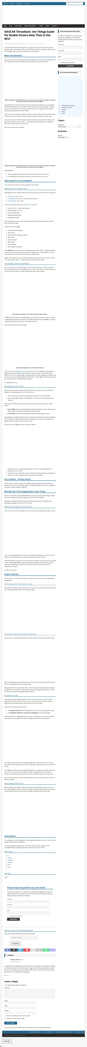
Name (6, 1001)
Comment (7, 988)
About (47, 26)
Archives (60, 135)
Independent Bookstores (68, 105)
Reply (7, 975)
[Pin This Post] (27, 950)
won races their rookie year (29, 204)
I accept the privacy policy (15, 916)
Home (5, 26)
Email (8, 910)
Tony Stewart (12, 196)
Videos (41, 26)
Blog (10, 26)
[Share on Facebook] (7, 950)
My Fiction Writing (48, 1032)
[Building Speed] (43, 23)
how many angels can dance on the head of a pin (24, 371)
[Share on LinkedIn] (20, 950)
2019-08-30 (9, 43)
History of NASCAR (32, 43)
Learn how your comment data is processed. (38, 1027)
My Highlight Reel (79, 1032)
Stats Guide (18, 26)
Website (6, 1011)
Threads (12, 3)
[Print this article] (39, 950)
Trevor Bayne (12, 198)
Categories (61, 124)
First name (9, 899)
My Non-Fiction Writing (34, 1032)
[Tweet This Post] (14, 950)
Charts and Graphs (29, 26)
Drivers (25, 43)
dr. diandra (17, 43)
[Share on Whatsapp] (46, 950)
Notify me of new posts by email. (15, 1018)
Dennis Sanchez (15, 959)
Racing (39, 43)
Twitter (27, 3)
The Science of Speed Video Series (63, 1032)
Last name (9, 904)
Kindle (63, 113)
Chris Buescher (12, 201)
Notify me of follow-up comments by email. (18, 1015)
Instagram (19, 3)
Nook (63, 111)
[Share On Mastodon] (52, 950)
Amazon (64, 109)
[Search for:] (74, 3)
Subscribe (16, 943)
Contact (54, 26)
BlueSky (5, 3)
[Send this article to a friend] (33, 950)
